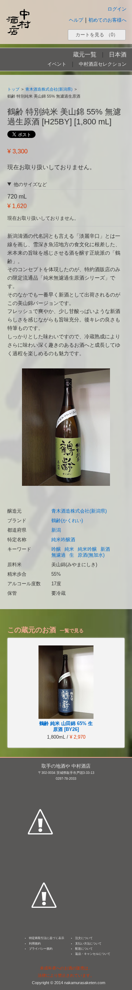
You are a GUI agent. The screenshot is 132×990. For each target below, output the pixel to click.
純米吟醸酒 (63, 539)
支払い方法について (88, 943)
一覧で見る (72, 630)
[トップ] (18, 22)
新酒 (105, 549)
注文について (84, 938)
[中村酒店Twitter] (44, 861)
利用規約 (35, 943)
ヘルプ (76, 20)
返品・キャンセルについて (92, 954)
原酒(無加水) (91, 555)
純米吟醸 (87, 549)
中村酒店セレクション (102, 64)
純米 (69, 549)
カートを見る (97, 34)
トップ (13, 89)
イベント (56, 64)
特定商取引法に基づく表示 (46, 938)
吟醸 (56, 549)
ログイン (116, 9)
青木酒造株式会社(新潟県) (49, 89)
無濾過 (58, 555)
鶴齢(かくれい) (67, 520)
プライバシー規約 (40, 948)
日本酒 (117, 54)
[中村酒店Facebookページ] (40, 787)
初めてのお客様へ (107, 20)
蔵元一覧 (84, 54)
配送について (84, 948)
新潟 (56, 530)
